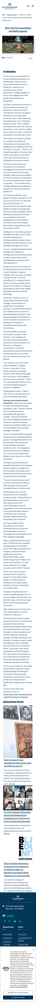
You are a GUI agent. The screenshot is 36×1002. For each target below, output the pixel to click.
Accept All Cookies (17, 997)
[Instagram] (9, 921)
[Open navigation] (33, 6)
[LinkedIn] (20, 921)
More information (21, 987)
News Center (12, 15)
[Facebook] (4, 921)
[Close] (34, 950)
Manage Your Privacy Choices (18, 992)
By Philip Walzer (9, 71)
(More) (12, 784)
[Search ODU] (28, 6)
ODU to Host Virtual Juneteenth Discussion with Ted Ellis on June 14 (17, 763)
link (4, 685)
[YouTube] (15, 921)
